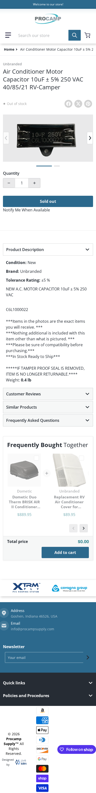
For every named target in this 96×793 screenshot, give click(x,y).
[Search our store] (74, 35)
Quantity (11, 173)
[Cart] (88, 35)
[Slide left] (6, 138)
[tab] (48, 249)
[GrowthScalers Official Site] (20, 762)
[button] (8, 35)
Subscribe (88, 657)
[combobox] (48, 35)
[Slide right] (90, 138)
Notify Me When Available (26, 210)
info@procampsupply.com (32, 629)
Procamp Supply (12, 741)
